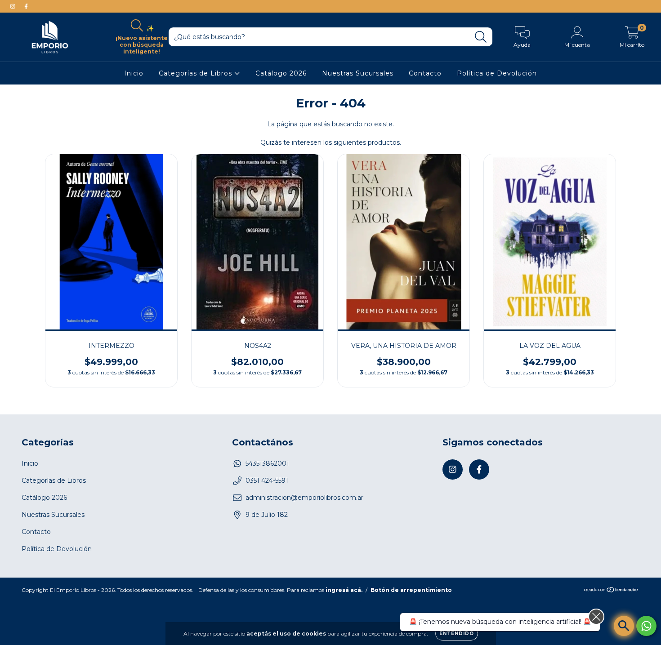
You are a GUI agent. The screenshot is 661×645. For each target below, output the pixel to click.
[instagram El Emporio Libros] (13, 6)
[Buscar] (480, 37)
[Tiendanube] (611, 590)
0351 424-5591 (267, 480)
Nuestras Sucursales (357, 73)
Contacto (425, 73)
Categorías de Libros (196, 73)
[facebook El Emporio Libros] (26, 6)
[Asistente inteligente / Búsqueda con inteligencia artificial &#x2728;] (624, 626)
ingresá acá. (344, 590)
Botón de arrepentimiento (411, 590)
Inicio (133, 73)
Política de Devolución (497, 73)
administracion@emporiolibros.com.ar (304, 498)
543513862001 (267, 463)
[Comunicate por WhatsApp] (646, 626)
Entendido (456, 633)
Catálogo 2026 (281, 73)
